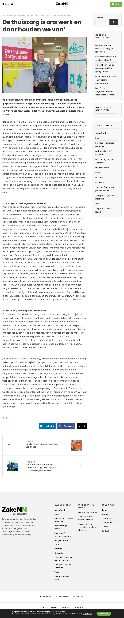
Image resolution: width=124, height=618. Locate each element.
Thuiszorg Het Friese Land (24, 16)
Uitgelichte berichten (103, 109)
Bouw (97, 138)
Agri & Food (100, 133)
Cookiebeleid (107, 522)
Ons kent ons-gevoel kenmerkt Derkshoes (42, 444)
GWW (98, 172)
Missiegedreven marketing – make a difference (87, 527)
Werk (97, 204)
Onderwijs (99, 182)
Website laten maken (87, 512)
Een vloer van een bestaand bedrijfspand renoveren (105, 48)
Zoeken (99, 17)
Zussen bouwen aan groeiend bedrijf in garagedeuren (104, 68)
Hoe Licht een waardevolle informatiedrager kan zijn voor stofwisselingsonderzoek (41, 466)
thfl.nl (5, 417)
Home (104, 510)
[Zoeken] (113, 22)
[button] (47, 426)
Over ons (105, 527)
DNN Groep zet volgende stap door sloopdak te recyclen (104, 91)
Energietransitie (102, 167)
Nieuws (105, 514)
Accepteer (104, 613)
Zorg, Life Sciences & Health (62, 16)
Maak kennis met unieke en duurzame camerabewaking (106, 79)
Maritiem (99, 177)
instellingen (87, 614)
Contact (105, 531)
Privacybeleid (107, 518)
